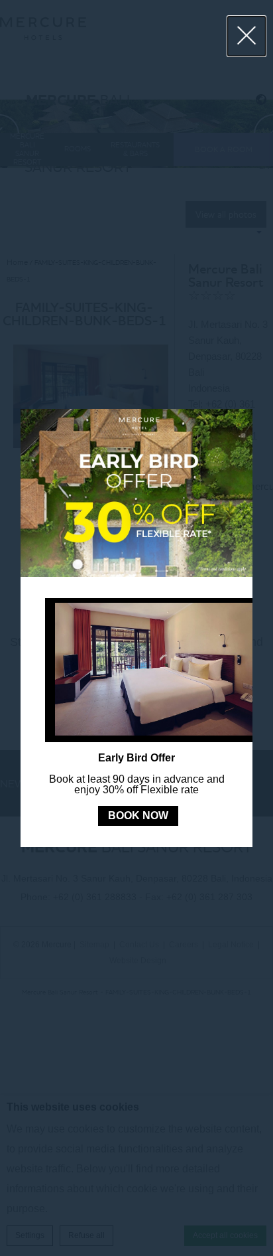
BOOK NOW (138, 815)
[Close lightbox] (246, 36)
